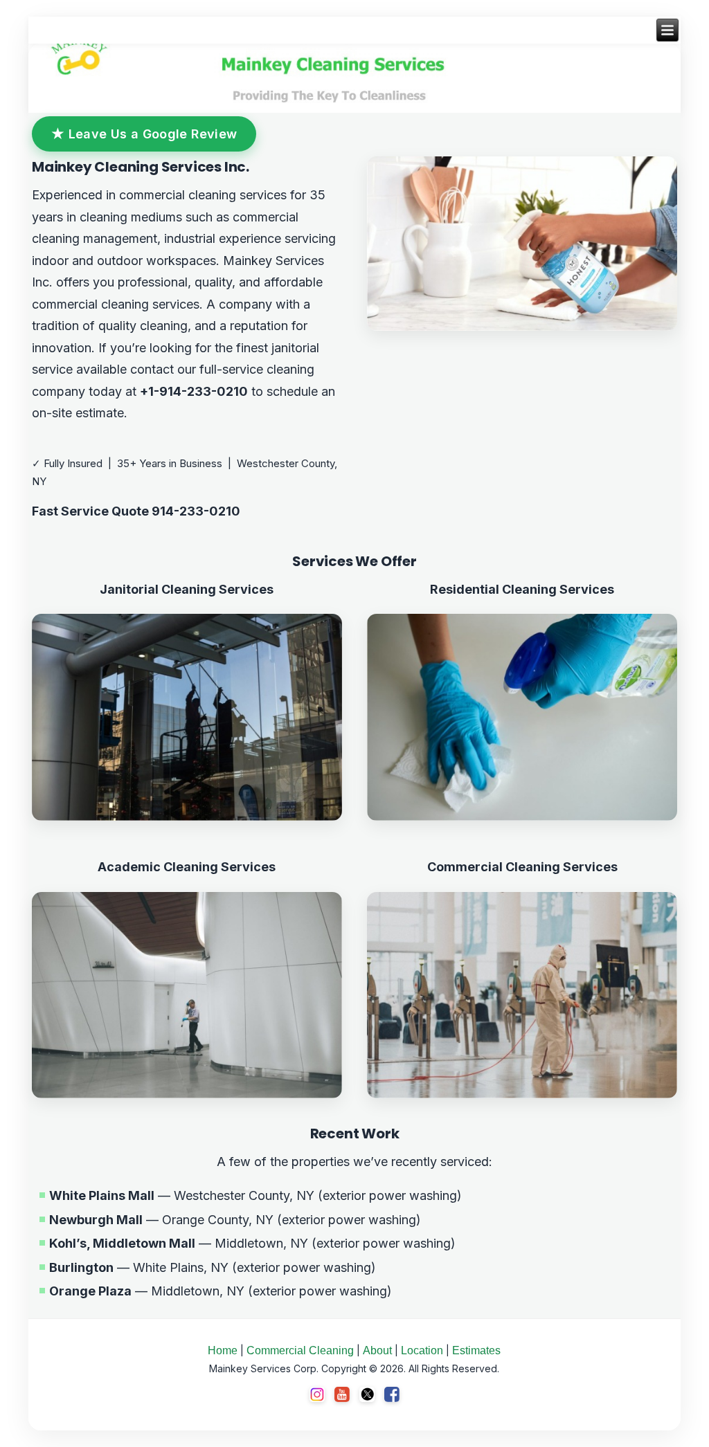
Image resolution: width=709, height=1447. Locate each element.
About (377, 1350)
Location (422, 1350)
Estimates (476, 1350)
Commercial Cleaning (300, 1350)
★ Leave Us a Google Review (144, 134)
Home (222, 1350)
